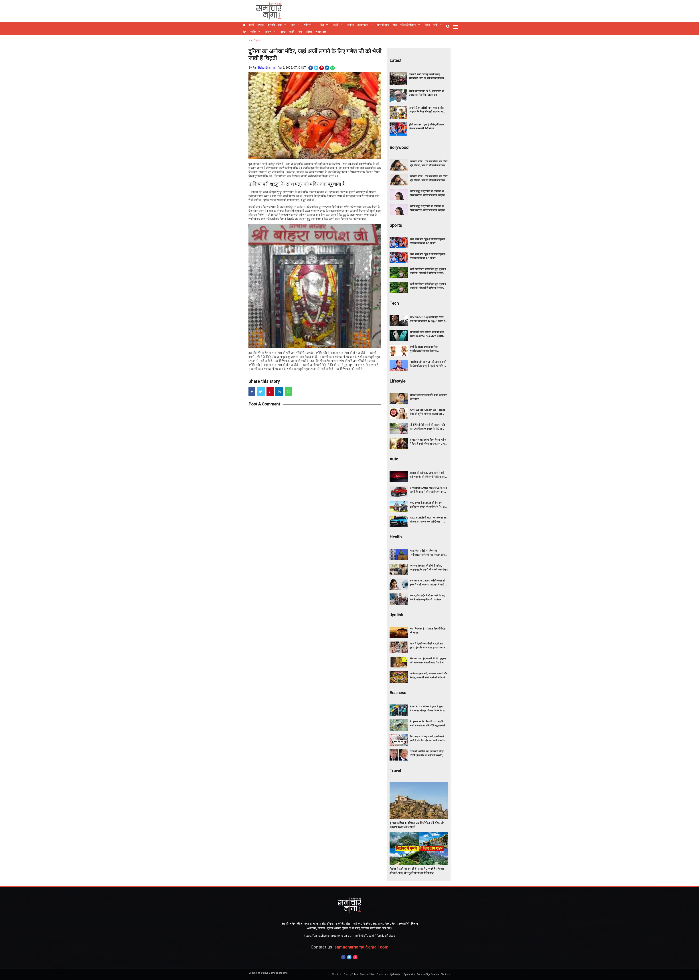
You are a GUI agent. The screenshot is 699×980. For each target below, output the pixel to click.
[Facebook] (343, 957)
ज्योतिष (253, 31)
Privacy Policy (351, 974)
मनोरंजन (307, 24)
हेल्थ (244, 31)
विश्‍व (280, 24)
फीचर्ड (251, 24)
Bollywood (399, 147)
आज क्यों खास (383, 24)
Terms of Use (367, 974)
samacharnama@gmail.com (349, 947)
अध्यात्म (268, 31)
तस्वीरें (291, 31)
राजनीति (271, 24)
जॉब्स (300, 31)
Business (398, 692)
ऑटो (435, 24)
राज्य (293, 24)
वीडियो (335, 24)
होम (243, 25)
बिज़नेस (350, 24)
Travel (395, 770)
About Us (336, 974)
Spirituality (409, 974)
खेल (322, 24)
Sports (396, 225)
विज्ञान (427, 24)
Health (396, 536)
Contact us (382, 974)
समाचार (261, 24)
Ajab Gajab (254, 40)
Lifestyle (397, 381)
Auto (394, 459)
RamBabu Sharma (263, 67)
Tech (394, 303)
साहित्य (309, 31)
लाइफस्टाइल (362, 24)
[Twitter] (349, 957)
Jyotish (396, 614)
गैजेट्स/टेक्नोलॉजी (408, 24)
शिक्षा (395, 24)
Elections (446, 974)
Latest (395, 60)
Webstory (320, 31)
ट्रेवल (283, 31)
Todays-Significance (428, 974)
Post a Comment (264, 404)
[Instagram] (355, 957)
